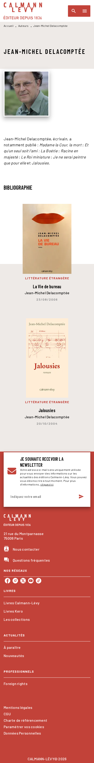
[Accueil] (23, 11)
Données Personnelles (22, 733)
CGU (7, 714)
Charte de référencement (25, 720)
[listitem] (7, 581)
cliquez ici (46, 484)
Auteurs (23, 25)
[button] (47, 603)
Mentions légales (18, 707)
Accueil (8, 25)
